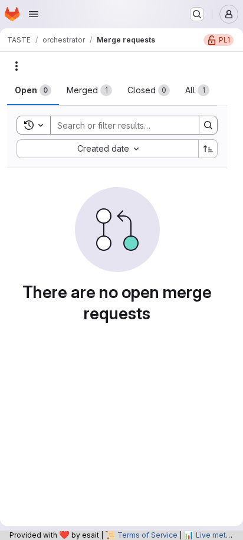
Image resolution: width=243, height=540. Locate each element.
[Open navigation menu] (33, 14)
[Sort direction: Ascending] (208, 148)
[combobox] (107, 148)
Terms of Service (147, 535)
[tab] (33, 90)
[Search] (208, 125)
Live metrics (217, 535)
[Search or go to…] (197, 14)
